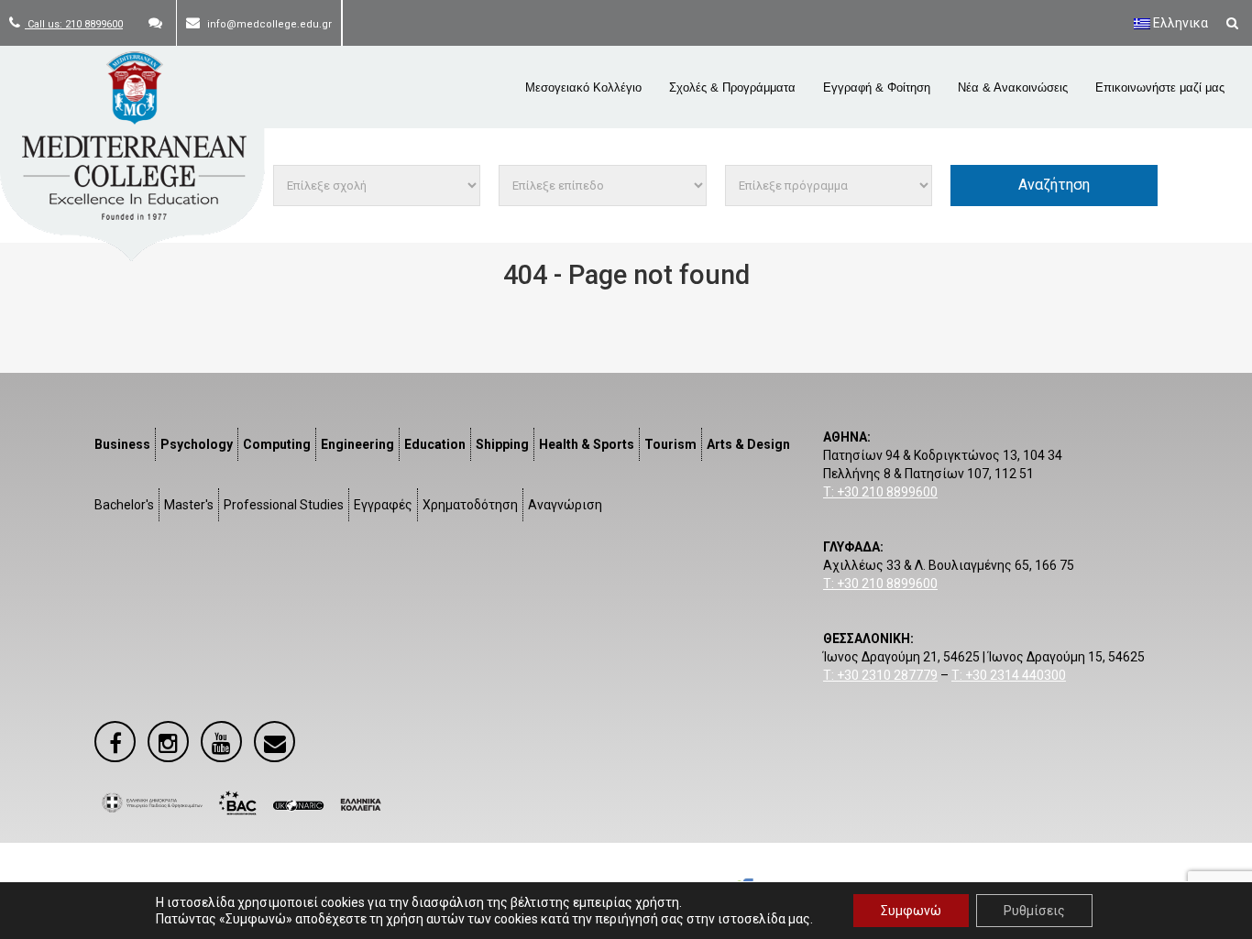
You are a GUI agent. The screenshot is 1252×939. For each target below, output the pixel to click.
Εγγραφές (383, 504)
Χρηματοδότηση (470, 504)
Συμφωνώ (911, 910)
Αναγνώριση (565, 504)
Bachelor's (124, 504)
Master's (189, 504)
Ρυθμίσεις (1034, 910)
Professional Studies (284, 504)
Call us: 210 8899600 (74, 24)
